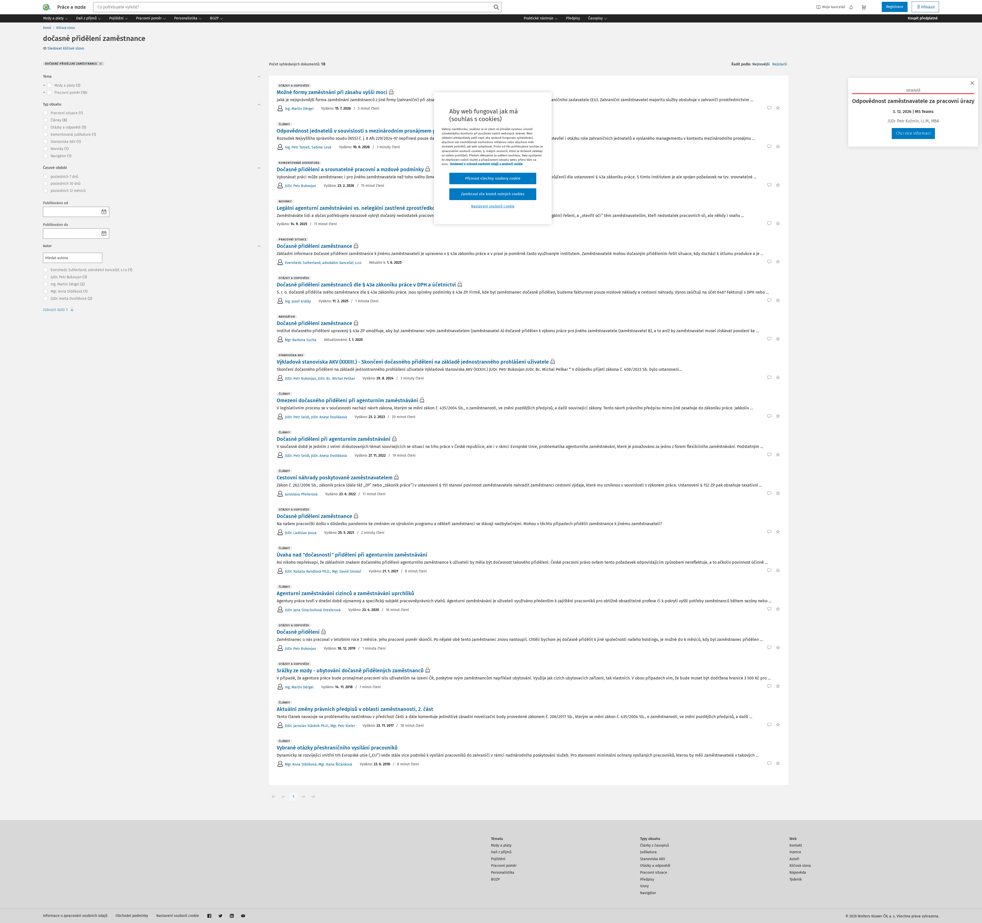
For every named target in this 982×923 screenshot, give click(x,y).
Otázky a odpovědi (655, 865)
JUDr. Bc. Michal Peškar (336, 378)
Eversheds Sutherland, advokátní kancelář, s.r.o (323, 263)
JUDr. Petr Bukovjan (300, 186)
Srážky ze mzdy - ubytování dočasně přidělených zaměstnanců (350, 670)
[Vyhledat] (496, 7)
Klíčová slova (65, 28)
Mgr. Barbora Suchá (300, 340)
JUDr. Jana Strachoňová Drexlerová (313, 610)
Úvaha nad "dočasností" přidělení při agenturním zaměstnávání (352, 555)
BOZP (495, 879)
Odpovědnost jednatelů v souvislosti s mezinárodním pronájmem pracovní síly (370, 131)
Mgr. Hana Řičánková (335, 764)
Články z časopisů (654, 845)
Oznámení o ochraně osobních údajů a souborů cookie (486, 164)
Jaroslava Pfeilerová (301, 494)
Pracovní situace (653, 872)
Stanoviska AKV (652, 859)
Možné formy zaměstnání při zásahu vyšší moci (332, 92)
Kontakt (795, 845)
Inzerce (795, 852)
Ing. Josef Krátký (298, 301)
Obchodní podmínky (132, 916)
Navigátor (648, 893)
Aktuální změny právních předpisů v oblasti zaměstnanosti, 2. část (355, 709)
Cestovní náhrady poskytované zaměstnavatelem (335, 478)
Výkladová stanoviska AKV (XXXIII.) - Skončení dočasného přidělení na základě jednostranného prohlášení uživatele (413, 362)
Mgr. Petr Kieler (342, 726)
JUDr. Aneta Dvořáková (329, 417)
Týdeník (795, 879)
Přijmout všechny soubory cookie (492, 178)
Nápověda (797, 872)
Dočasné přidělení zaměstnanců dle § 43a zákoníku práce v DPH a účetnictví (366, 285)
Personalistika (502, 872)
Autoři (794, 859)
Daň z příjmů (501, 852)
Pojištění (498, 859)
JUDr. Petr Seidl (297, 417)
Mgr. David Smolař (346, 571)
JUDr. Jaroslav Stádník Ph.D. (307, 726)
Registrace (894, 7)
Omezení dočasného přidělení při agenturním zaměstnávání (347, 400)
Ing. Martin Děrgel (299, 109)
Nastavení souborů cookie (177, 916)
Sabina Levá (321, 147)
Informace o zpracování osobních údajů (75, 916)
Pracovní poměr (504, 865)
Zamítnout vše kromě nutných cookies (493, 194)
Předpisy (647, 879)
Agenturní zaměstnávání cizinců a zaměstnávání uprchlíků (345, 593)
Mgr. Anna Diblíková (301, 764)
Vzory (644, 886)
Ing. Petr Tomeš (297, 147)
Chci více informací (913, 133)
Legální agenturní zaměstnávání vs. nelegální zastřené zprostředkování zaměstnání (375, 208)
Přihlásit (928, 7)
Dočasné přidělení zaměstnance (314, 246)
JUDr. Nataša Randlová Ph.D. (307, 571)
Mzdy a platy (501, 845)
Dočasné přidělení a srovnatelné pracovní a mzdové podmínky (350, 169)
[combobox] (297, 7)
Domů (47, 28)
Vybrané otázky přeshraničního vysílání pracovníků (337, 748)
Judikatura (648, 852)
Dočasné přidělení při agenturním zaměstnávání (333, 439)
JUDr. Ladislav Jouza (301, 533)
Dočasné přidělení (298, 632)
